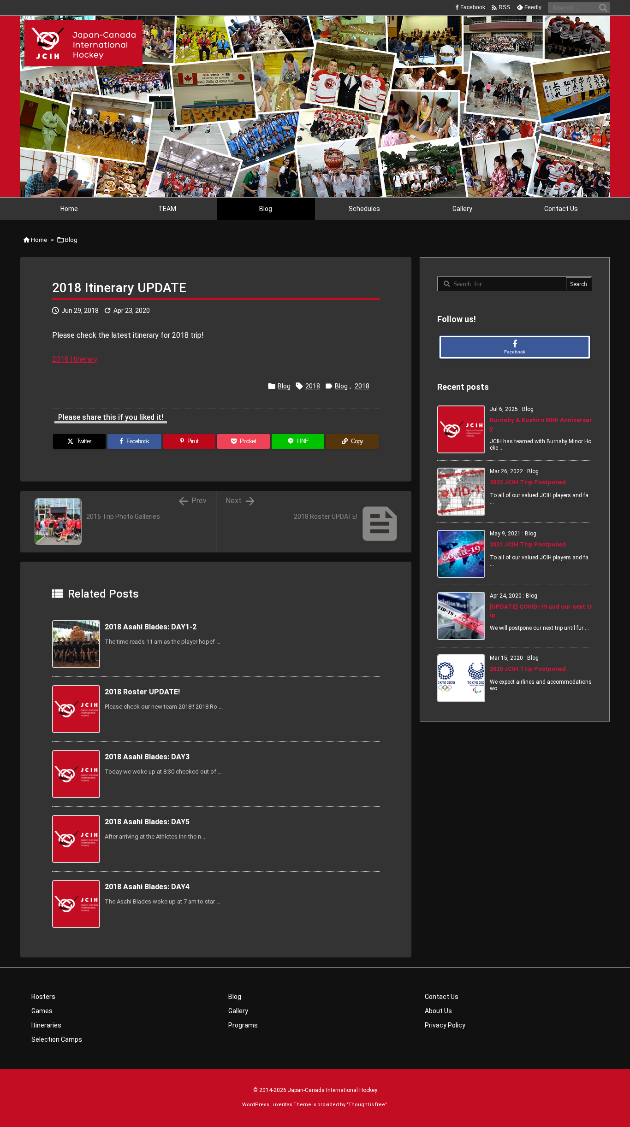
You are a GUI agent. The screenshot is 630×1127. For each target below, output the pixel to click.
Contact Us (441, 996)
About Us (438, 1011)
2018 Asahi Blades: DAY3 (147, 756)
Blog (71, 239)
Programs (243, 1025)
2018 (312, 386)
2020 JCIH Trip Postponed (528, 668)
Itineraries (46, 1025)
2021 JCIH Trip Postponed (528, 544)
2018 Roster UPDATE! (142, 691)
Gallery (238, 1011)
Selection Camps (56, 1039)
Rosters (43, 996)
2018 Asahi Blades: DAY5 (147, 821)
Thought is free (366, 1105)
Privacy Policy (445, 1025)
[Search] (603, 7)
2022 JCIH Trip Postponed (528, 482)
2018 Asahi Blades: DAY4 (147, 886)
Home (39, 239)
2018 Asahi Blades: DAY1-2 (150, 626)
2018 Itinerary (74, 359)
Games (42, 1011)
